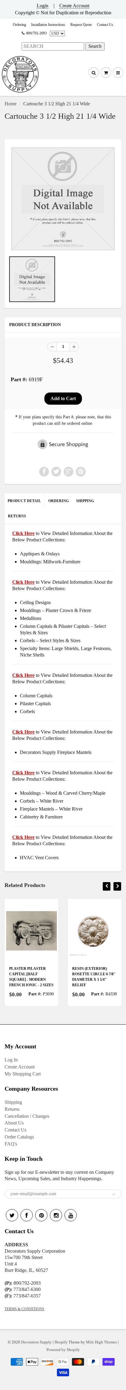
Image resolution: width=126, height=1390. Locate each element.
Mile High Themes (101, 1342)
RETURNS (17, 516)
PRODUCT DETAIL (24, 501)
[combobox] (53, 46)
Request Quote (81, 25)
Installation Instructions (48, 25)
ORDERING (58, 501)
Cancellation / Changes (27, 1116)
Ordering (19, 25)
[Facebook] (26, 1215)
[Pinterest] (41, 1215)
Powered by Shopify (63, 1349)
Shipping (13, 1102)
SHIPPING (85, 501)
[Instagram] (56, 1215)
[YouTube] (71, 1215)
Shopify (61, 1342)
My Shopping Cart (23, 1073)
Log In (11, 1059)
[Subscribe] (114, 1194)
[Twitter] (12, 1215)
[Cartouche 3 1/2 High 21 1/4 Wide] (63, 198)
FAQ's (11, 1143)
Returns (12, 1109)
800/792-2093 (36, 33)
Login (42, 5)
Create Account (74, 5)
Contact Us (105, 25)
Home (11, 103)
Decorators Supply (36, 1342)
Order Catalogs (19, 1136)
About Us (14, 1122)
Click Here (23, 582)
